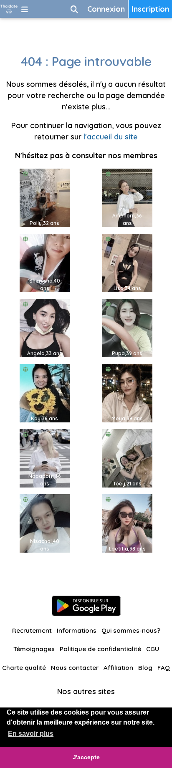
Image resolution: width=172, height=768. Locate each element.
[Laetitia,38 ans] (127, 523)
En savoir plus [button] (30, 733)
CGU (152, 649)
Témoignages (34, 649)
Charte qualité (24, 668)
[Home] (9, 9)
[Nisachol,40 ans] (45, 523)
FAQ (163, 668)
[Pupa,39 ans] (127, 327)
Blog (145, 668)
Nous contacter (75, 668)
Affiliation (118, 668)
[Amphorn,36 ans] (127, 197)
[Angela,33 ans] (45, 327)
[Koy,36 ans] (45, 392)
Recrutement (32, 630)
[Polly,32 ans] (45, 197)
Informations (76, 630)
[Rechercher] (74, 9)
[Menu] (24, 9)
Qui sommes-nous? (130, 630)
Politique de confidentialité (100, 649)
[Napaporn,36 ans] (45, 457)
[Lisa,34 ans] (127, 262)
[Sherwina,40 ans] (45, 262)
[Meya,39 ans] (127, 392)
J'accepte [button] (86, 757)
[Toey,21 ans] (127, 457)
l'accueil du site (110, 136)
